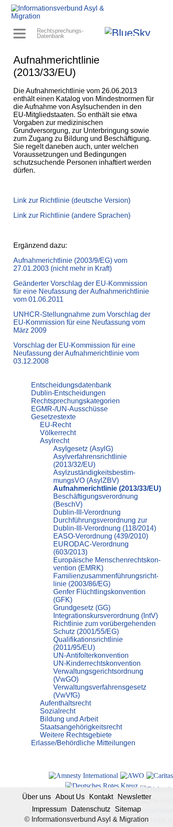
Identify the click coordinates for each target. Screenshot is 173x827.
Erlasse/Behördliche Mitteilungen (83, 743)
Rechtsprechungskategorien (75, 401)
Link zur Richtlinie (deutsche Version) (71, 200)
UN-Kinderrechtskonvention (97, 663)
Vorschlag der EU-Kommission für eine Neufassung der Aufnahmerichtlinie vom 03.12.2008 (76, 353)
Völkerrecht (58, 432)
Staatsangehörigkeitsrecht (81, 727)
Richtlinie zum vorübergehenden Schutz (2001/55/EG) (104, 627)
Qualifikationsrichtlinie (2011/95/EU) (88, 643)
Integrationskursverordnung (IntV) (105, 615)
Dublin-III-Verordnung (87, 512)
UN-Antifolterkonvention (91, 655)
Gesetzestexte (53, 417)
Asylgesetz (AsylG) (83, 448)
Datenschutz (90, 809)
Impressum (49, 809)
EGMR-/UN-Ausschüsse (69, 409)
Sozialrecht (57, 711)
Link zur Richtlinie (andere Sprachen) (71, 215)
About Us (70, 796)
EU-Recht (55, 425)
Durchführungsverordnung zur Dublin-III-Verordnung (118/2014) (104, 524)
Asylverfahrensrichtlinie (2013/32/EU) (90, 460)
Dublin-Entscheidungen (68, 393)
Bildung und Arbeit (69, 719)
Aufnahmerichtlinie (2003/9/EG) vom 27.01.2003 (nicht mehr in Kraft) (70, 264)
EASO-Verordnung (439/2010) (100, 536)
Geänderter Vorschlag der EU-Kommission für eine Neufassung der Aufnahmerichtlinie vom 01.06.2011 (81, 291)
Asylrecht (54, 440)
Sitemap (128, 809)
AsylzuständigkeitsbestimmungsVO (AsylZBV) (94, 476)
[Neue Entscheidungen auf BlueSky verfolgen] (127, 31)
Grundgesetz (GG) (81, 607)
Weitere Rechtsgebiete (76, 735)
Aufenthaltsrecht (65, 703)
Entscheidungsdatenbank (71, 385)
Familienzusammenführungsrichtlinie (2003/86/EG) (105, 580)
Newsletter (134, 796)
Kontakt (101, 796)
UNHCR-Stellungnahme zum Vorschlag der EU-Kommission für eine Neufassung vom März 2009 (81, 322)
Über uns (36, 796)
